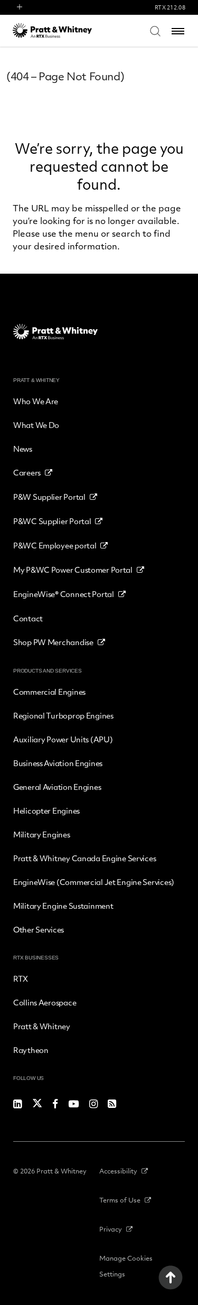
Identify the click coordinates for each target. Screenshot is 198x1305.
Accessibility (118, 1171)
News (22, 448)
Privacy (110, 1229)
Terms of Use (119, 1200)
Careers (27, 472)
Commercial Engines (49, 691)
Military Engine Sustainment (63, 905)
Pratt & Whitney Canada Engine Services (84, 858)
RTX (20, 978)
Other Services (38, 929)
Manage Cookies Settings (126, 1266)
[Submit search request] (155, 30)
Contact (28, 618)
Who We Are (35, 401)
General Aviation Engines (57, 786)
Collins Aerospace (44, 1002)
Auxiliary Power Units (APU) (62, 739)
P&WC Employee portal (54, 545)
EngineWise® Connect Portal (63, 594)
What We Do (36, 425)
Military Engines (41, 834)
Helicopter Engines (46, 810)
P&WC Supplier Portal (52, 521)
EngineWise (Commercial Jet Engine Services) (93, 882)
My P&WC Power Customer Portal (73, 569)
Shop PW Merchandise (53, 642)
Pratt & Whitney (41, 1026)
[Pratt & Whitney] (52, 30)
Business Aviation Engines (57, 763)
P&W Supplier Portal (49, 496)
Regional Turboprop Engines (63, 715)
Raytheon (31, 1050)
